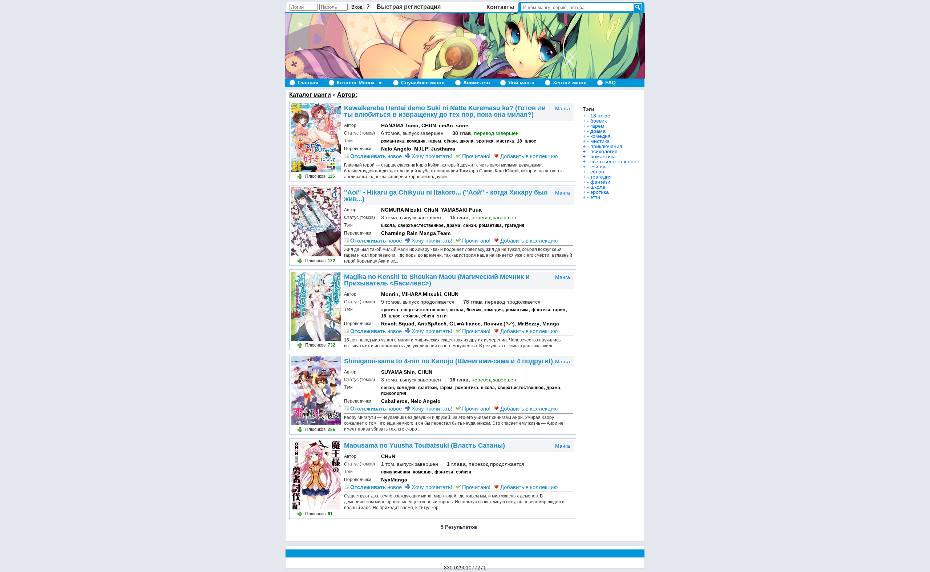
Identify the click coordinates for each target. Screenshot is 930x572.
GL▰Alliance (465, 324)
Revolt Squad (398, 324)
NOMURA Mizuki (401, 210)
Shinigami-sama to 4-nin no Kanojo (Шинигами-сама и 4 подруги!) (448, 361)
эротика (484, 141)
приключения (395, 472)
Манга (562, 108)
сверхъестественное (421, 225)
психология (393, 393)
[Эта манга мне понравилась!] (301, 177)
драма (453, 225)
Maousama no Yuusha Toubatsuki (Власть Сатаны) (424, 445)
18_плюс (526, 141)
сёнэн (450, 141)
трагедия (514, 225)
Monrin (390, 294)
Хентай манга (570, 82)
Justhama (443, 149)
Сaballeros (394, 401)
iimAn (446, 125)
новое (376, 156)
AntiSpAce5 (431, 324)
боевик (473, 309)
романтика (392, 141)
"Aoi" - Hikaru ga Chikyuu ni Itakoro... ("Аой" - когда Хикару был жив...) (445, 196)
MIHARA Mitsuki (421, 294)
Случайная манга (423, 82)
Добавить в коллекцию (528, 156)
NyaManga (394, 480)
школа (466, 141)
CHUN (428, 125)
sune (462, 125)
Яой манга (521, 82)
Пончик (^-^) (499, 324)
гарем (434, 141)
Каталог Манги (355, 82)
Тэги (588, 109)
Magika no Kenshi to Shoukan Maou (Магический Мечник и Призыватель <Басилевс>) (437, 280)
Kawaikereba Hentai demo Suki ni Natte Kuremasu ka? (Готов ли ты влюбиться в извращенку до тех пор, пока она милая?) (445, 111)
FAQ (610, 82)
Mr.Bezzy (528, 324)
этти (441, 316)
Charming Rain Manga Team (415, 233)
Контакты (500, 7)
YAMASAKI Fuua (461, 210)
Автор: (347, 95)
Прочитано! (475, 156)
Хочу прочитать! (431, 156)
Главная (308, 82)
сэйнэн (410, 316)
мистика (505, 141)
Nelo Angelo (396, 149)
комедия (416, 141)
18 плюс (600, 116)
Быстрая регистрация (409, 7)
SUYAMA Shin (398, 372)
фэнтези (540, 309)
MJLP (421, 149)
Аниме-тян (476, 82)
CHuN (431, 210)
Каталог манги (310, 95)
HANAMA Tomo (399, 125)
